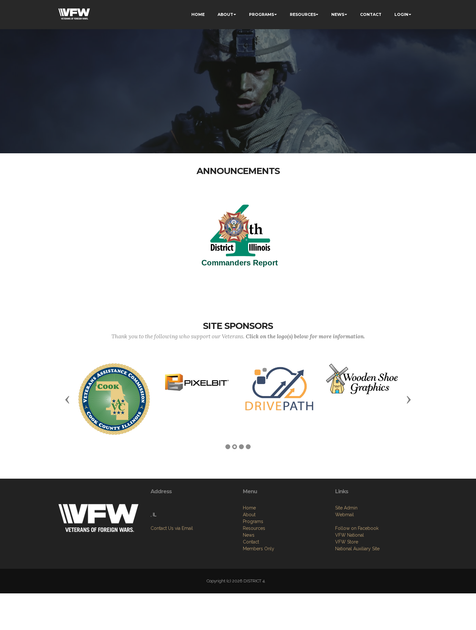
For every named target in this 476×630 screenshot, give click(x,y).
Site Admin (346, 507)
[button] (67, 399)
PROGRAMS (261, 14)
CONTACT (370, 14)
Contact (251, 541)
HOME (198, 14)
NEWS (337, 14)
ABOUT (225, 14)
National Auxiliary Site (357, 548)
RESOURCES (303, 14)
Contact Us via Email (172, 528)
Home (249, 507)
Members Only (258, 548)
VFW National (349, 535)
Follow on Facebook (357, 528)
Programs (253, 521)
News (249, 535)
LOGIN (401, 14)
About (249, 514)
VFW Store (346, 541)
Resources (254, 528)
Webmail (344, 514)
